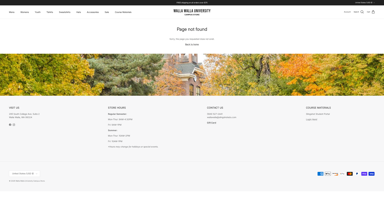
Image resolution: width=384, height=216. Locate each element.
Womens (24, 12)
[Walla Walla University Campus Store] (192, 12)
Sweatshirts (64, 12)
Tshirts (49, 12)
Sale (107, 12)
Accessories (93, 12)
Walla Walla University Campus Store (30, 181)
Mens (11, 12)
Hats (78, 12)
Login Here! (311, 119)
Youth (37, 12)
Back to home (192, 44)
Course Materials (123, 12)
